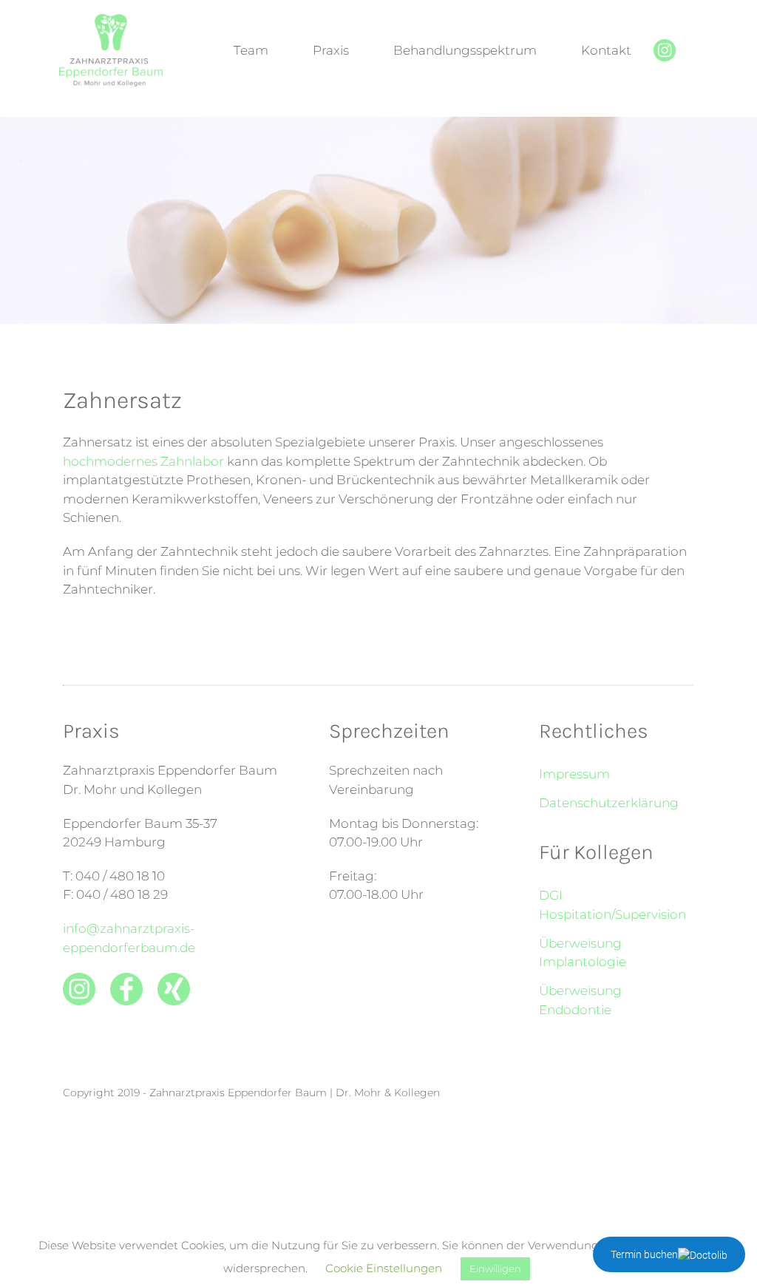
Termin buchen (644, 1254)
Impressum (574, 774)
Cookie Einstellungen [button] (383, 1268)
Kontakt (606, 50)
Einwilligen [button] (495, 1268)
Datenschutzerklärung (609, 802)
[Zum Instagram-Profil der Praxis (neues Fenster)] (665, 57)
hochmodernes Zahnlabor (143, 461)
